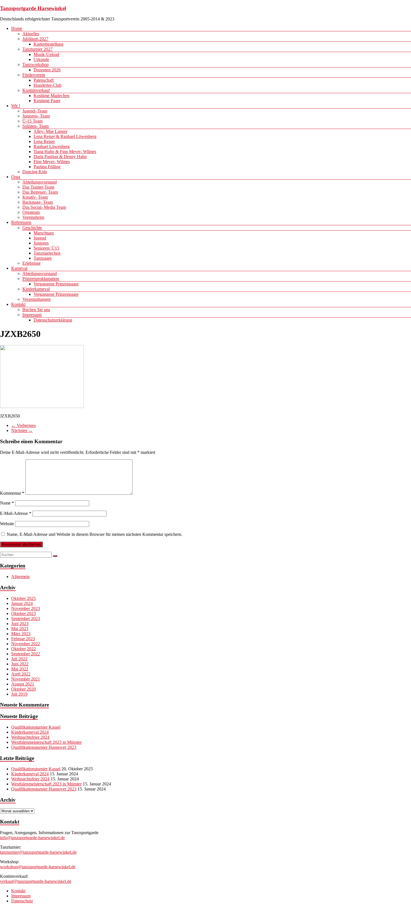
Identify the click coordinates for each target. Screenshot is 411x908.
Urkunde (41, 59)
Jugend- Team (34, 111)
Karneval (19, 268)
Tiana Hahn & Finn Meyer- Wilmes (65, 151)
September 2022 (25, 653)
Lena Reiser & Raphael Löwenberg (65, 136)
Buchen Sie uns (36, 309)
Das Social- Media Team (44, 207)
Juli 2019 (19, 694)
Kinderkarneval (36, 289)
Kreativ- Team (35, 197)
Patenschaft (44, 80)
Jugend (40, 238)
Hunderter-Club (48, 85)
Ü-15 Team (32, 121)
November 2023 (25, 608)
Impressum (32, 314)
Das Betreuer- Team (40, 192)
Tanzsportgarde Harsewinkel (33, 8)
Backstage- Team (37, 202)
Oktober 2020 (23, 689)
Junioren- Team (36, 116)
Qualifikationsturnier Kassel (35, 727)
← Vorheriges (23, 425)
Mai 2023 (19, 628)
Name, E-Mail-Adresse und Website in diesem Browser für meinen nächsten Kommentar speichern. (94, 534)
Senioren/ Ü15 (46, 248)
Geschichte (32, 227)
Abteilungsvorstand (39, 182)
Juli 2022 (19, 658)
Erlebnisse (31, 263)
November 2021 (25, 679)
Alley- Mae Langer (50, 131)
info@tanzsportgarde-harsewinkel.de (32, 837)
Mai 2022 (19, 669)
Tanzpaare (43, 258)
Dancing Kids (34, 171)
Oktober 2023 (23, 613)
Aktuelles (30, 33)
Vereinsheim (33, 217)
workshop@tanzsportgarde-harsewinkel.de (37, 866)
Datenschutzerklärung (53, 320)
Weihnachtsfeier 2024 (30, 737)
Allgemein (20, 576)
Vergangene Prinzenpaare (56, 283)
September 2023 (25, 618)
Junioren (41, 243)
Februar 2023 (23, 638)
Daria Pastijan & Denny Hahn (60, 156)
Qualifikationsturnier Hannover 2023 (43, 747)
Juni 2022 (20, 663)
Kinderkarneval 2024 (30, 732)
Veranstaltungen (36, 299)
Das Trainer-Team (38, 187)
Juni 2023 (20, 623)
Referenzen (21, 222)
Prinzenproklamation (40, 278)
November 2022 (25, 643)
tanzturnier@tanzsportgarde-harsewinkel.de (38, 852)
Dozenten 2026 (47, 69)
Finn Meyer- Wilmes (52, 161)
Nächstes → (22, 430)
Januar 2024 (22, 603)
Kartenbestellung (48, 44)
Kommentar (12, 493)
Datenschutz (22, 900)
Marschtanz (44, 233)
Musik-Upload (46, 54)
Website (7, 523)
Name (7, 503)
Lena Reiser (44, 141)
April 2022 (20, 674)
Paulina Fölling (47, 166)
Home (16, 28)
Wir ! (15, 105)
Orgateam (31, 212)
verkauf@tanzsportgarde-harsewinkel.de (35, 881)
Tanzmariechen (47, 253)
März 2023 (20, 633)
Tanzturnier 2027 (37, 49)
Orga (15, 176)
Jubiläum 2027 (35, 38)
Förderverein (33, 74)
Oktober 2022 (23, 648)
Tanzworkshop (35, 64)
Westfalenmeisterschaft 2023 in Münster (46, 742)
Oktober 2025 (23, 598)
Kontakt (18, 304)
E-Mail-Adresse (15, 513)
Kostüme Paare (47, 100)
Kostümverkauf (36, 90)
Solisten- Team (35, 126)
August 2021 (22, 684)
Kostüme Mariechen (51, 95)
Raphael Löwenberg (52, 146)
